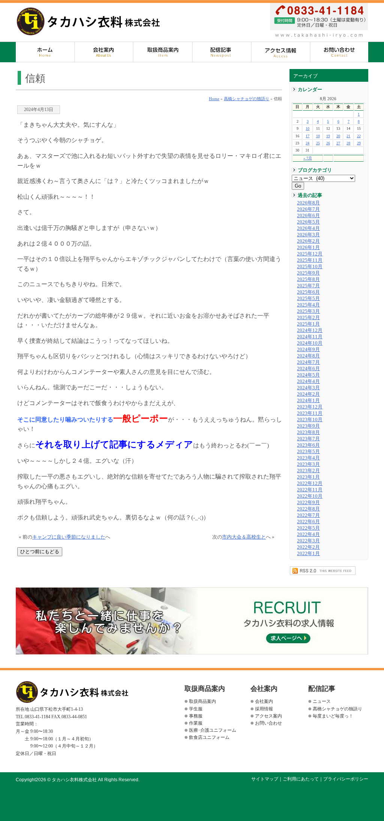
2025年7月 (308, 285)
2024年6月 (308, 368)
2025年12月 (309, 254)
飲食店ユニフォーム (209, 737)
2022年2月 (308, 547)
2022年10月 (309, 496)
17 (307, 136)
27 (338, 143)
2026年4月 (308, 228)
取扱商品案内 (163, 52)
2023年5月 (308, 451)
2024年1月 (308, 400)
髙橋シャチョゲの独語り (246, 98)
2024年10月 (309, 343)
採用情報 (264, 708)
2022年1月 (308, 553)
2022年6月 (308, 521)
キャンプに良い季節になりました (68, 537)
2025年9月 (308, 273)
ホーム (45, 52)
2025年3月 (308, 311)
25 (318, 143)
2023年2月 (308, 470)
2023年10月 (309, 419)
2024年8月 (308, 356)
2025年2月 (308, 317)
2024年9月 (308, 349)
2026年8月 (308, 203)
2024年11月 (309, 336)
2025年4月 (308, 305)
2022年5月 (308, 528)
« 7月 (307, 158)
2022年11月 (309, 489)
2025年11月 (309, 260)
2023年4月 (308, 458)
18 (318, 136)
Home (214, 98)
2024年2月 (308, 394)
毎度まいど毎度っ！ (333, 716)
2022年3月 (308, 540)
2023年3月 (308, 464)
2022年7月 (308, 515)
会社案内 (104, 52)
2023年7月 (308, 438)
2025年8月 (308, 279)
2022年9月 (308, 502)
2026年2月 (308, 241)
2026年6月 (308, 215)
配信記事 (221, 52)
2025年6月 (308, 292)
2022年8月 (308, 509)
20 (338, 136)
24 (307, 143)
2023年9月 (308, 426)
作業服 (195, 723)
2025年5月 (308, 298)
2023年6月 (308, 445)
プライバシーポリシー (345, 779)
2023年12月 (309, 407)
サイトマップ (264, 779)
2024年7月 (308, 362)
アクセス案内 (280, 52)
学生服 (195, 708)
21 (348, 136)
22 (359, 136)
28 (348, 143)
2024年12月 (309, 330)
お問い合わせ (339, 52)
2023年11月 (309, 413)
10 (307, 128)
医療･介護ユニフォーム (212, 730)
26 (328, 143)
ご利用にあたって (301, 779)
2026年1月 (308, 247)
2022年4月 (308, 534)
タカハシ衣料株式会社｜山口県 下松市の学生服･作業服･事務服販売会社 (88, 21)
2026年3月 (308, 234)
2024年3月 (308, 387)
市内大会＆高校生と (244, 537)
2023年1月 (308, 477)
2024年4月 (308, 381)
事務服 (195, 716)
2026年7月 (308, 209)
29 (359, 143)
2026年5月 (308, 222)
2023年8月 (308, 432)
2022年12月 (309, 483)
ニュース (322, 701)
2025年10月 (309, 266)
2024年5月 (308, 375)
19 (328, 136)
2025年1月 (308, 324)
